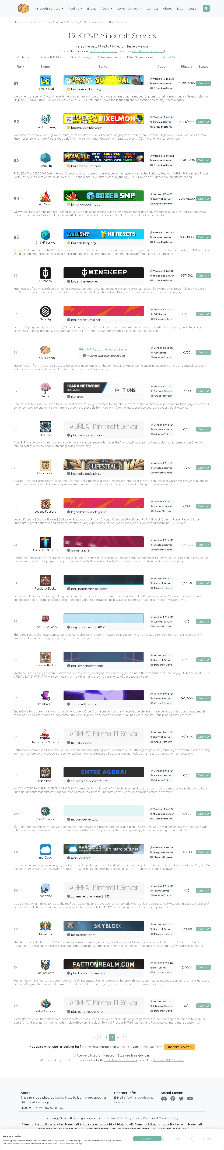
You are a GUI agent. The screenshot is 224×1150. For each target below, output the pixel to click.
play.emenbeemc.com (87, 666)
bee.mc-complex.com (86, 127)
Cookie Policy (168, 1118)
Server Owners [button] (128, 8)
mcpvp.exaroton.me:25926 (106, 355)
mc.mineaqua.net (83, 935)
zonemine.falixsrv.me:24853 (90, 896)
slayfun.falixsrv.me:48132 (88, 627)
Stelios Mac (63, 1097)
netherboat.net (81, 742)
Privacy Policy (141, 1118)
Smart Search (172, 57)
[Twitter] (181, 1098)
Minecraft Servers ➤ (179, 1047)
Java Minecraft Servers (120, 1060)
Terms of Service (118, 1118)
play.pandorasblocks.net (89, 589)
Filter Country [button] (80, 57)
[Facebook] (172, 1098)
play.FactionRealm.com (88, 973)
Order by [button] (23, 57)
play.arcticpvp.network (87, 435)
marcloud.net (80, 858)
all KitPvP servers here (148, 51)
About (36, 1102)
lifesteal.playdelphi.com (87, 473)
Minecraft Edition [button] (50, 57)
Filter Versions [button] (108, 57)
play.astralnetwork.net (87, 1011)
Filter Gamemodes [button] (140, 57)
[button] (75, 8)
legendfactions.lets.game (88, 512)
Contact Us (122, 1102)
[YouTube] (190, 1098)
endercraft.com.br (84, 704)
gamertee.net (80, 550)
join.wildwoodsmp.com (87, 204)
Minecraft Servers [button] (48, 8)
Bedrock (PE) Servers (168, 1060)
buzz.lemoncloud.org (86, 89)
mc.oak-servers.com (85, 819)
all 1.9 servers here (103, 51)
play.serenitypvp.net (85, 320)
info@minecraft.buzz (139, 1097)
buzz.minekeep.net (84, 281)
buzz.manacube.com (86, 166)
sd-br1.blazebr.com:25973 (89, 781)
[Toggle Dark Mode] (206, 8)
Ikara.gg (77, 396)
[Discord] (164, 1098)
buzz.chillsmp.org (83, 243)
